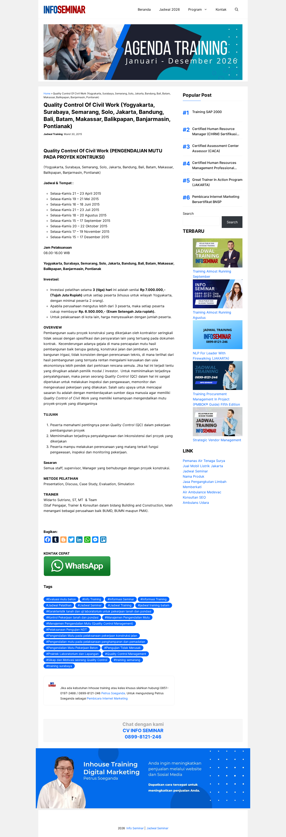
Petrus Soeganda (113, 693)
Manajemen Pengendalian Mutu (128, 617)
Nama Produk (193, 476)
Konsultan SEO (194, 497)
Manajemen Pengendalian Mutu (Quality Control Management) (90, 623)
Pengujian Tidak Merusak (123, 647)
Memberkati (192, 487)
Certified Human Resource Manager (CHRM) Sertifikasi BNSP (214, 134)
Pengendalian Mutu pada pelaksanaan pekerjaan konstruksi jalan (92, 635)
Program (195, 9)
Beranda (144, 9)
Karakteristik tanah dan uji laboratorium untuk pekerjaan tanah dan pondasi (99, 611)
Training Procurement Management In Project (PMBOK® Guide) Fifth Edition (216, 399)
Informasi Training (154, 599)
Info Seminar (135, 828)
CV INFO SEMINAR (143, 730)
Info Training (92, 599)
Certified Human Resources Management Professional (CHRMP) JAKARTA (214, 168)
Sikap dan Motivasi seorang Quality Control (77, 660)
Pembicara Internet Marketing (107, 698)
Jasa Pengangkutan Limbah (204, 482)
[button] (236, 9)
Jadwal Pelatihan (59, 605)
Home (47, 93)
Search (188, 213)
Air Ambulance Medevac (202, 492)
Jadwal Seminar (91, 605)
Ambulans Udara (196, 503)
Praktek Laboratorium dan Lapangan (73, 654)
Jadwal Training (120, 605)
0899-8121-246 (143, 736)
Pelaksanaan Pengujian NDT (67, 629)
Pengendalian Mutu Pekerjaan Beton (73, 647)
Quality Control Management (126, 654)
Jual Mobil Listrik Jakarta (203, 466)
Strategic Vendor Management (217, 440)
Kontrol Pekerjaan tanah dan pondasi (73, 617)
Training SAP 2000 (207, 112)
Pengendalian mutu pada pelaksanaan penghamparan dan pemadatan (96, 641)
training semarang (128, 660)
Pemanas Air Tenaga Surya (204, 461)
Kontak (221, 9)
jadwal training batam (154, 605)
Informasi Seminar (122, 599)
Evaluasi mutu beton (62, 599)
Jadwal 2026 (169, 9)
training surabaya (60, 666)
